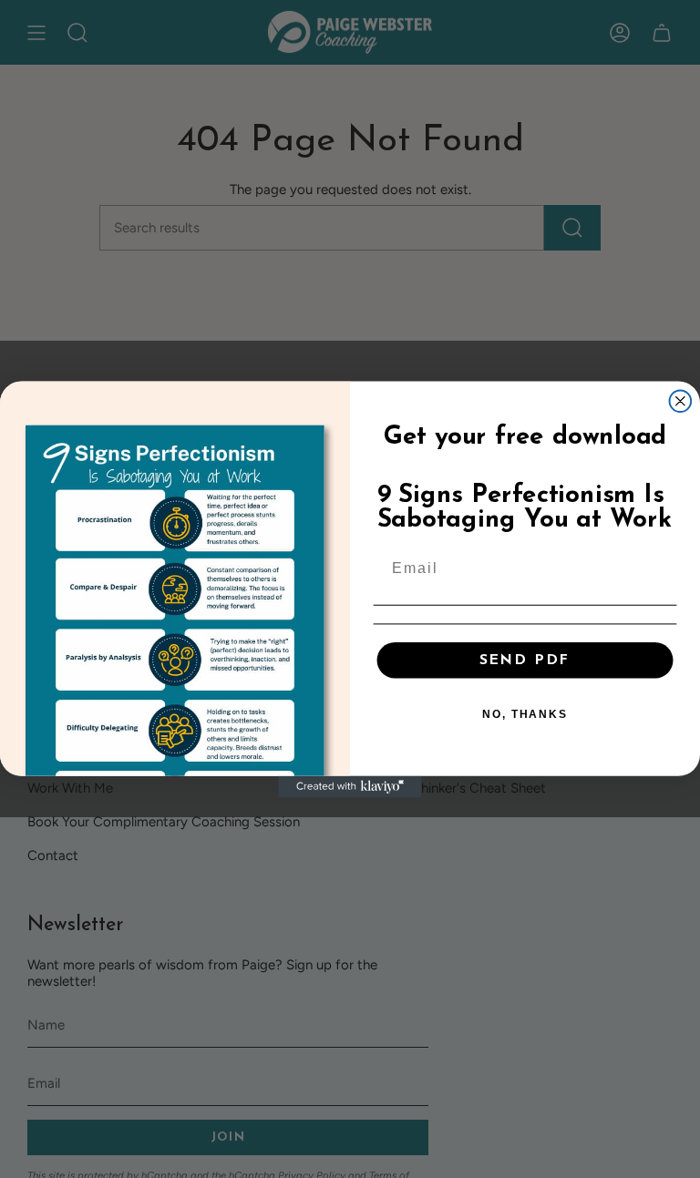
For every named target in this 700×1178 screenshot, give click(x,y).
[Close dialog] (681, 401)
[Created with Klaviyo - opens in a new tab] (350, 786)
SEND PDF (525, 659)
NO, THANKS (525, 713)
